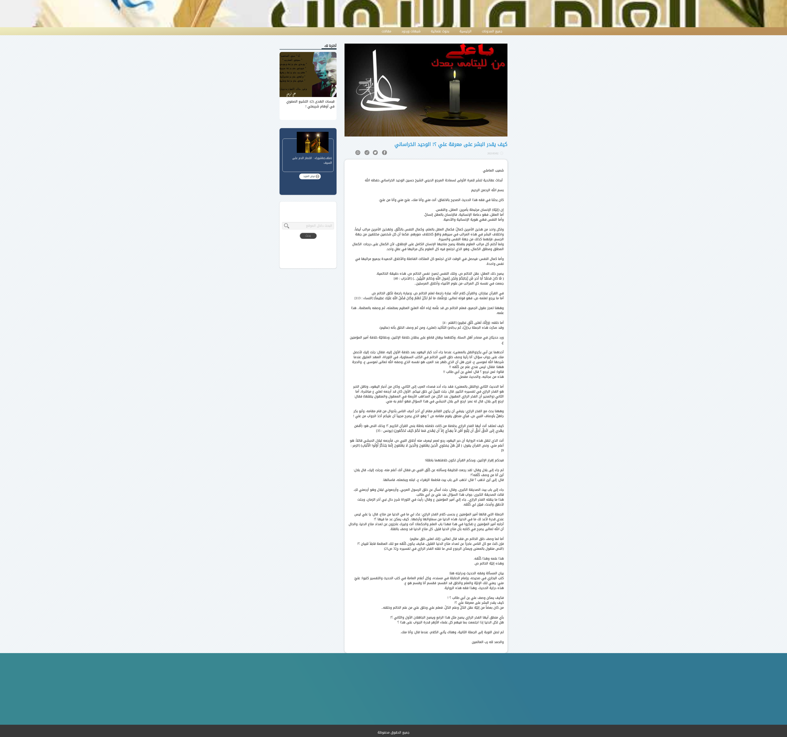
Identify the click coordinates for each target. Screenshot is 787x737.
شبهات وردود (411, 31)
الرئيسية (465, 31)
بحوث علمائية (440, 31)
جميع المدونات (492, 31)
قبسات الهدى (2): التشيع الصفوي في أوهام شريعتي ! (310, 103)
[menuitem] (492, 31)
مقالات (386, 31)
